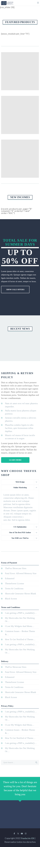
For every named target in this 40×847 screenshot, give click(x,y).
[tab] (20, 481)
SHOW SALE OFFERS (15, 289)
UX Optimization (20, 527)
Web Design (20, 482)
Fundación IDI (27, 838)
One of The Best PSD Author (20, 532)
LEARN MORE (15, 460)
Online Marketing (20, 487)
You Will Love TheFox (20, 538)
